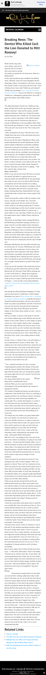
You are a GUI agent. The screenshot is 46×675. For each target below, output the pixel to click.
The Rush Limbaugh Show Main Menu (17, 10)
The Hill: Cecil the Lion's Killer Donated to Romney (23, 637)
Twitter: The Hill (12, 634)
